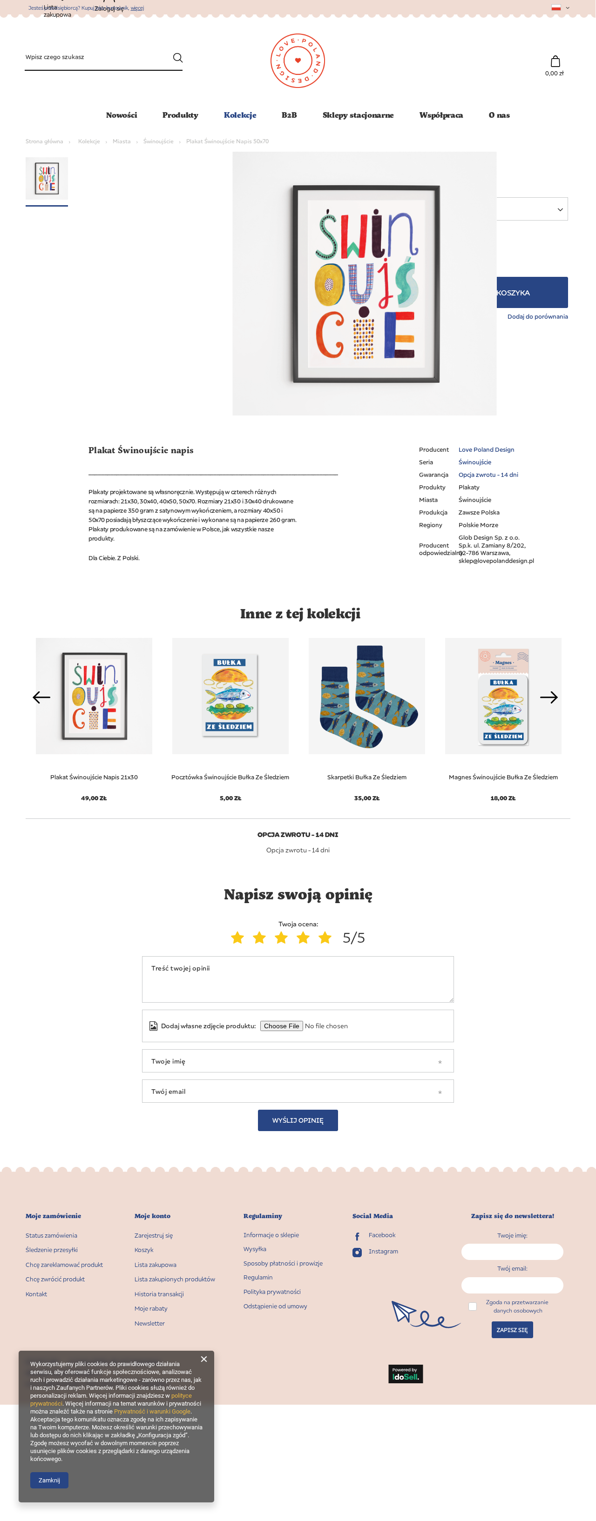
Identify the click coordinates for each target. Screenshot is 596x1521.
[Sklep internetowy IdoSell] (405, 1375)
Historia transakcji (159, 1294)
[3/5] (283, 937)
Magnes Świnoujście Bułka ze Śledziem (503, 777)
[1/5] (239, 937)
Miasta (122, 141)
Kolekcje (240, 114)
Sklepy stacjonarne (358, 114)
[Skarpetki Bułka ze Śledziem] (366, 696)
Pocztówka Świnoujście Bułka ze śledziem (230, 777)
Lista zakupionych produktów (175, 1279)
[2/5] (261, 937)
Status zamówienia (51, 1235)
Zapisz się (512, 1330)
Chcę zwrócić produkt (55, 1279)
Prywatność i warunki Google (152, 1411)
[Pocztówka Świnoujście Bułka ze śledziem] (230, 696)
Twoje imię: (512, 1235)
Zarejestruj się (154, 1235)
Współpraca (441, 114)
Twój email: (512, 1268)
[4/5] (305, 937)
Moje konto (152, 1216)
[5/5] (327, 937)
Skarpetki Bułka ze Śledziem (366, 777)
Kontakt (36, 1294)
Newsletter (150, 1323)
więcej (137, 8)
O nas (499, 114)
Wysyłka (255, 1249)
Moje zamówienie (53, 1216)
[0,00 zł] (555, 56)
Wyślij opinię (298, 1120)
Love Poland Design (487, 449)
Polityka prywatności (272, 1291)
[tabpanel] (230, 714)
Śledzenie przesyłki (52, 1249)
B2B (289, 114)
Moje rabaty (151, 1308)
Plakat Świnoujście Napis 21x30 (94, 777)
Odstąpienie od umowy (275, 1306)
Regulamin (258, 1277)
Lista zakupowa (155, 1264)
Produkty (180, 114)
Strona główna (44, 141)
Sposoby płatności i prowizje (283, 1263)
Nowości (121, 114)
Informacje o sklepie (271, 1235)
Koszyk (144, 1249)
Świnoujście (158, 141)
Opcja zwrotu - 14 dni (488, 474)
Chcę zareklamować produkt (64, 1264)
